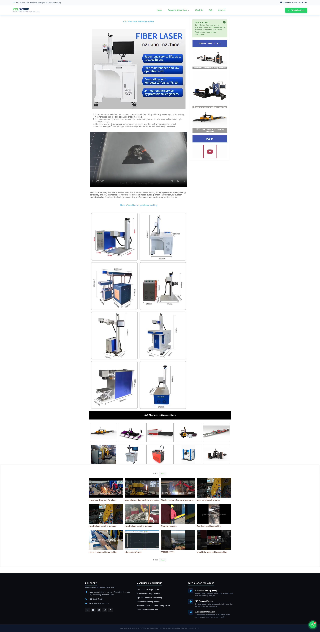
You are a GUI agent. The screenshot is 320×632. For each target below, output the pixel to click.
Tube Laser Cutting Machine (148, 594)
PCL (26, 10)
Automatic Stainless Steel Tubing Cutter (153, 606)
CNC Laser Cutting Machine (148, 590)
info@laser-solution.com (98, 603)
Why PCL (199, 10)
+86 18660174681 (96, 599)
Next (162, 474)
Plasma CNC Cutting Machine (148, 602)
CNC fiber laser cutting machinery (160, 415)
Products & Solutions (178, 10)
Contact (221, 10)
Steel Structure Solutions (147, 610)
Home (159, 10)
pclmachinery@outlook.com (295, 2)
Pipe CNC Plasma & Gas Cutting (149, 598)
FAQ (210, 10)
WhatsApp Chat (298, 10)
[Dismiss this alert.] (224, 22)
